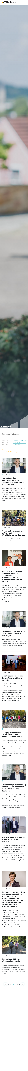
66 (10, 984)
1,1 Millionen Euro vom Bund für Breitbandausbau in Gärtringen (13, 633)
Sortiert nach (5, 440)
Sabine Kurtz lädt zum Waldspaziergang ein (11, 960)
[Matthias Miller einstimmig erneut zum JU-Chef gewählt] (14, 824)
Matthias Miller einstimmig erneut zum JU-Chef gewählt (13, 839)
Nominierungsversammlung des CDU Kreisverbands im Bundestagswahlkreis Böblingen (14, 788)
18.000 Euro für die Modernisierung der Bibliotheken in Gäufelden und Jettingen (13, 481)
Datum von (5, 442)
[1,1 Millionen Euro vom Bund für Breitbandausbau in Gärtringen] (14, 619)
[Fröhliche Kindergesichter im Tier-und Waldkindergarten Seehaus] (14, 518)
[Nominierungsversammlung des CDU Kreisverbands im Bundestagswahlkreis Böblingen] (14, 772)
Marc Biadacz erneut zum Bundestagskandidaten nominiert (12, 678)
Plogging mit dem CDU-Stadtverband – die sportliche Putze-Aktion (12, 735)
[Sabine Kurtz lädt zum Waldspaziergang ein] (14, 945)
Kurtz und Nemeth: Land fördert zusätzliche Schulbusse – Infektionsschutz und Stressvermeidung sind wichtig (12, 576)
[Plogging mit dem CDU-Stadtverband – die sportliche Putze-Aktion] (14, 718)
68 (17, 984)
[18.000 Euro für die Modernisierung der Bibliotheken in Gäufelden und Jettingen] (14, 465)
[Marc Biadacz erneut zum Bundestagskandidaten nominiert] (14, 663)
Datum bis (5, 444)
